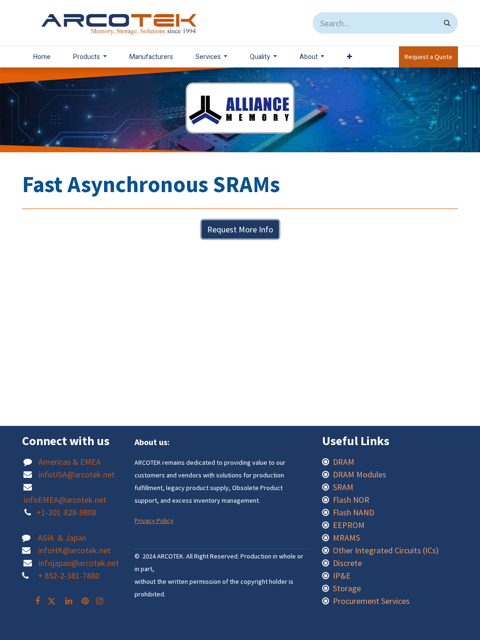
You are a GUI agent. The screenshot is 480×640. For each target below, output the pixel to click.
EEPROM (349, 525)
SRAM (343, 487)
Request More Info (240, 229)
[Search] (447, 23)
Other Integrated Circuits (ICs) (386, 550)
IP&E (341, 575)
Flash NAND (353, 512)
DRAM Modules (359, 474)
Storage (347, 588)
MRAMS (346, 537)
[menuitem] (42, 57)
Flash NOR (352, 499)
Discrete (347, 563)
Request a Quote (428, 56)
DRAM (344, 461)
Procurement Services (371, 600)
